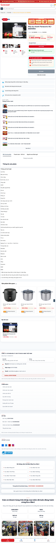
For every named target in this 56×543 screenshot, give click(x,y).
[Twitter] (6, 445)
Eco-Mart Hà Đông (35, 471)
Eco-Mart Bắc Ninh (9, 479)
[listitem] (9, 528)
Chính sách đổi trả (7, 393)
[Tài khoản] (51, 5)
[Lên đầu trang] (54, 531)
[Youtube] (9, 445)
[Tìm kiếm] (5, 8)
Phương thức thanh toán (8, 400)
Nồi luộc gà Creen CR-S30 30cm (45, 305)
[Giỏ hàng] (54, 5)
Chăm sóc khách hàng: (11, 425)
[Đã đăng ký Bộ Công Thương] (7, 453)
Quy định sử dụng (7, 396)
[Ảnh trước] (3, 528)
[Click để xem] (14, 30)
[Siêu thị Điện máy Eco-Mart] (5, 5)
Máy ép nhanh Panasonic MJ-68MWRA (9, 334)
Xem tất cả (28, 148)
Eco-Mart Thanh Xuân (10, 475)
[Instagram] (13, 445)
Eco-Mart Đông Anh (9, 467)
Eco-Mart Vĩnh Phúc (10, 471)
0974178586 (41, 46)
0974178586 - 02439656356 (35, 486)
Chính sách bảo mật (7, 386)
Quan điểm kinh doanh (8, 406)
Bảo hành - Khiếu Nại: (11, 421)
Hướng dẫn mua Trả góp (8, 403)
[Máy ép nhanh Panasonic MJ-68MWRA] (10, 328)
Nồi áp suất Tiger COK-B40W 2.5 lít (9, 305)
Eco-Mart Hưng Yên (35, 475)
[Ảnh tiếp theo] (52, 528)
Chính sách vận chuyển (8, 390)
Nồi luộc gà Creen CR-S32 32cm (27, 305)
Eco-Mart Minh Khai (35, 479)
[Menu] (2, 8)
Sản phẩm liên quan (8, 283)
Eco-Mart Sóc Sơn (35, 467)
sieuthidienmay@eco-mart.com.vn (17, 371)
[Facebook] (3, 445)
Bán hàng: (8, 418)
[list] (28, 528)
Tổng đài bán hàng (7, 428)
